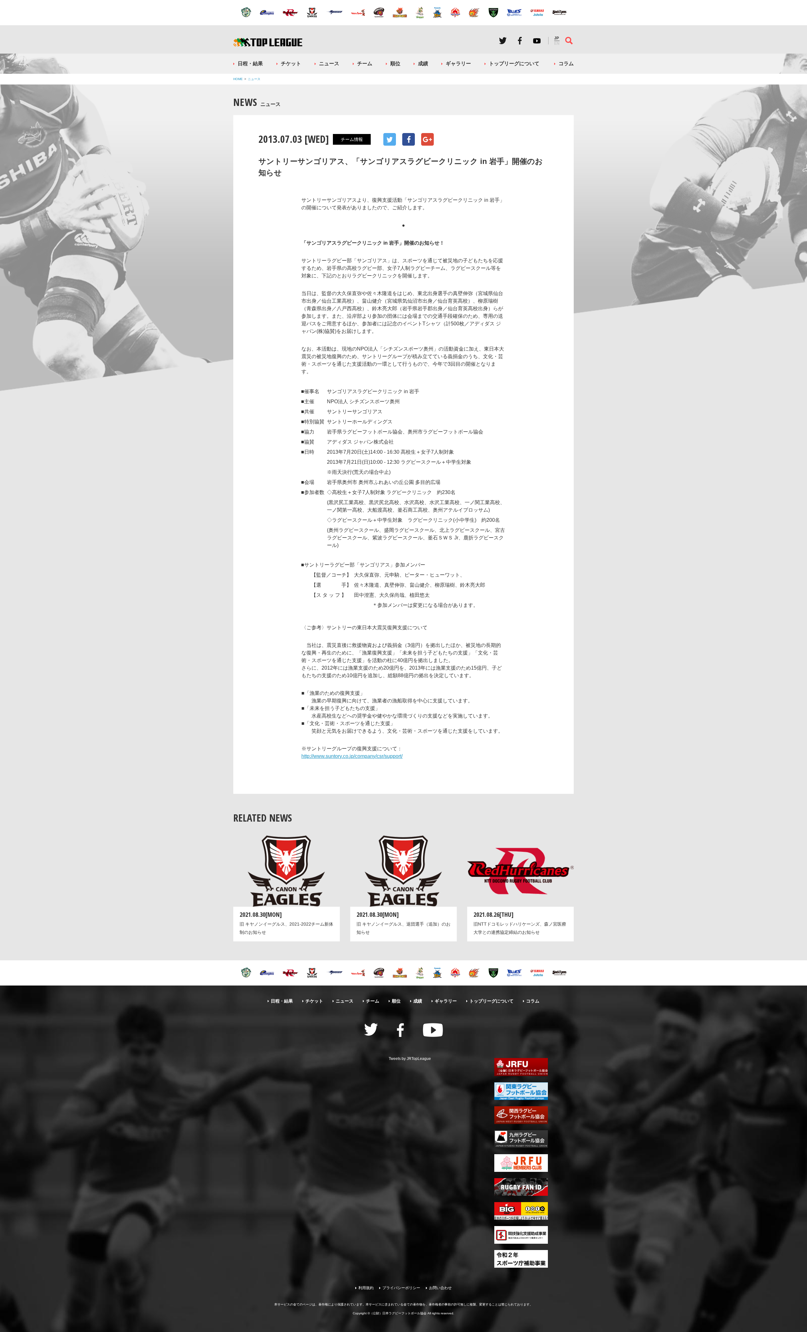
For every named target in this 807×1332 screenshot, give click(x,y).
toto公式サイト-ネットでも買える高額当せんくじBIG (521, 1211)
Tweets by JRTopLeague (410, 1058)
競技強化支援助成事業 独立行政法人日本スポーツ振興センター (521, 1235)
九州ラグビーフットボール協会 (521, 1139)
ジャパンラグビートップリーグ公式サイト (267, 42)
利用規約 (366, 1288)
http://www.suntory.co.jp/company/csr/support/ (352, 756)
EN (557, 43)
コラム (566, 63)
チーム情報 (352, 139)
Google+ (427, 139)
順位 (395, 63)
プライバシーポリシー (401, 1288)
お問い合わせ (440, 1288)
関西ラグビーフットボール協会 (521, 1115)
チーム (364, 63)
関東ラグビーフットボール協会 (521, 1091)
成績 (423, 63)
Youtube (537, 40)
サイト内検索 (569, 40)
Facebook (520, 40)
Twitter (503, 40)
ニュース (329, 63)
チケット (291, 63)
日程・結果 (250, 63)
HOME (238, 79)
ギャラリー (458, 63)
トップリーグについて (514, 63)
